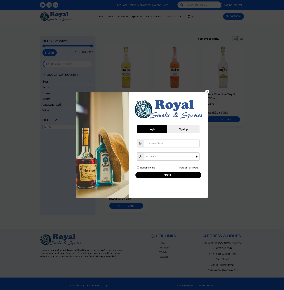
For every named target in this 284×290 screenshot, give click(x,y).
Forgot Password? (189, 167)
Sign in (168, 175)
